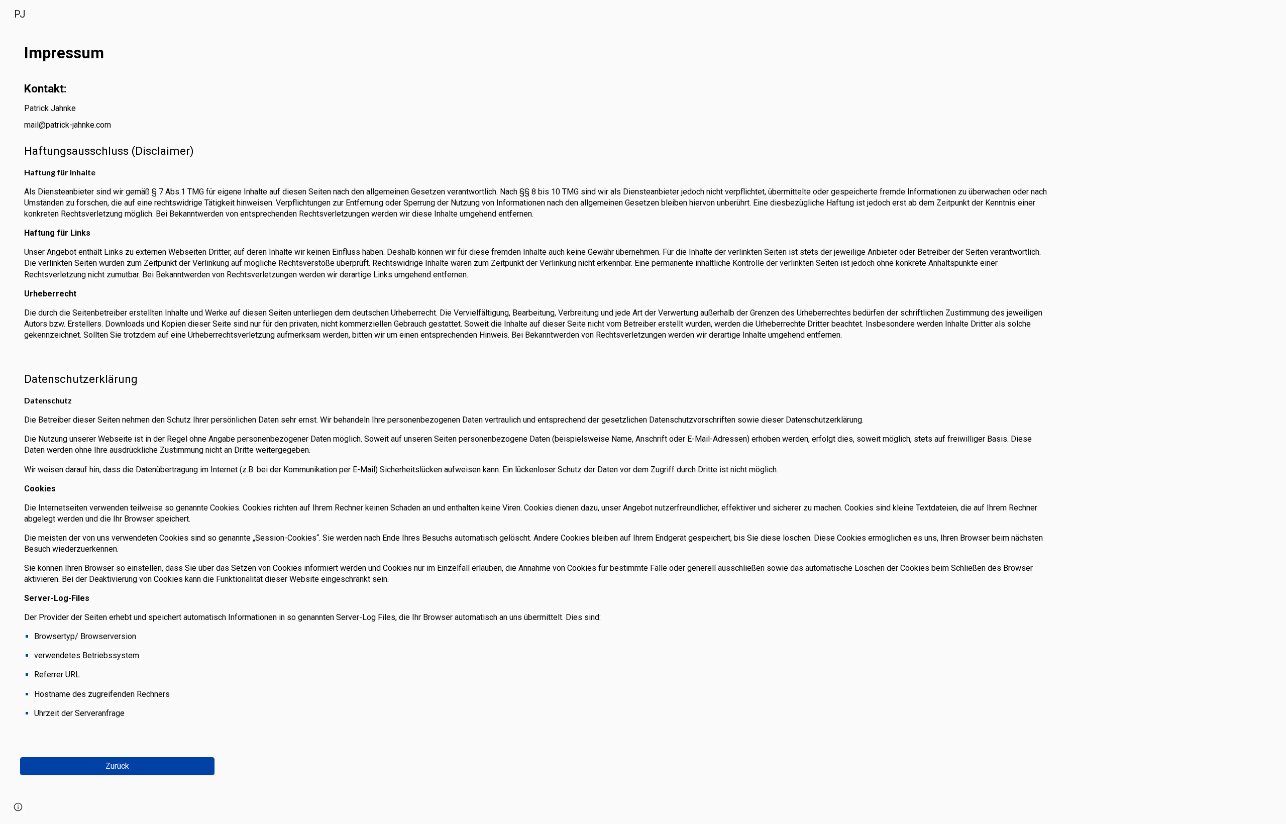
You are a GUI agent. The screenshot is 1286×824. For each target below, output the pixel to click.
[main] (538, 390)
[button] (18, 807)
